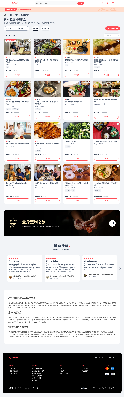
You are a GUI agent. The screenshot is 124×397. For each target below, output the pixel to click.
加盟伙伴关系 (36, 378)
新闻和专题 (13, 373)
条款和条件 (103, 388)
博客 (61, 368)
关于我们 (12, 368)
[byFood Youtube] (106, 357)
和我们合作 (35, 380)
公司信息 (94, 388)
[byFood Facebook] (96, 357)
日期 (9, 28)
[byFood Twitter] (99, 358)
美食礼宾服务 (64, 373)
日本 (11, 15)
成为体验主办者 (37, 368)
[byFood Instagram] (103, 357)
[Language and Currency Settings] (103, 3)
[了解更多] (112, 223)
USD (85, 388)
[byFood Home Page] (14, 4)
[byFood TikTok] (114, 358)
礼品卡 (62, 371)
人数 (22, 28)
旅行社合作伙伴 (37, 376)
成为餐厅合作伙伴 (38, 371)
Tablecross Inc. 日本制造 (31, 388)
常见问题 (85, 368)
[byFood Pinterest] (110, 357)
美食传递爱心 (13, 371)
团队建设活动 (36, 373)
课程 (16, 15)
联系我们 (85, 371)
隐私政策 (112, 388)
